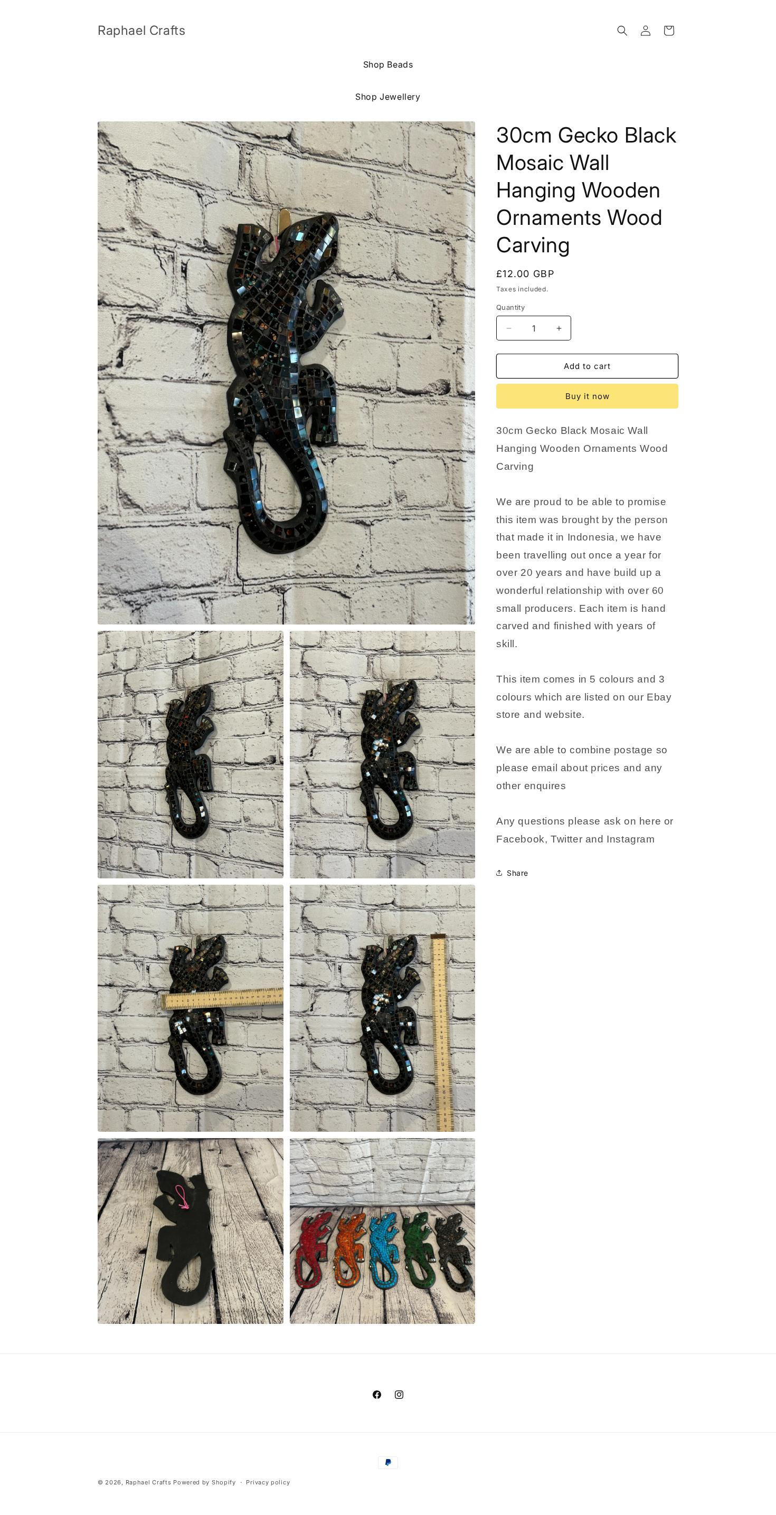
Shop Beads (388, 64)
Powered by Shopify (204, 1482)
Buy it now (587, 396)
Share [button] (517, 872)
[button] (622, 30)
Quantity (510, 307)
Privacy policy (268, 1482)
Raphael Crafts (149, 1482)
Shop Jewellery (387, 96)
